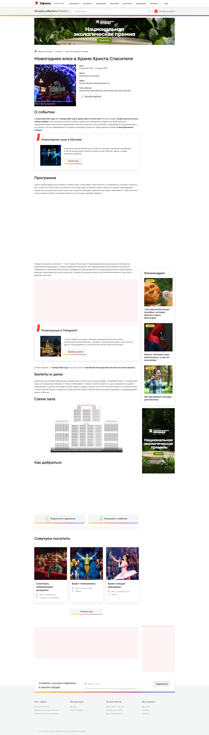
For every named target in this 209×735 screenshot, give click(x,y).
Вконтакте (146, 706)
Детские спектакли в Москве (77, 52)
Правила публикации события (46, 710)
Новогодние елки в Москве (90, 90)
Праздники (141, 3)
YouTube (145, 710)
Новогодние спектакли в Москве (117, 90)
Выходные (74, 3)
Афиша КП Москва (45, 52)
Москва (73, 706)
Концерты (87, 3)
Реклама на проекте (167, 11)
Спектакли (127, 3)
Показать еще (86, 611)
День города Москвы (114, 713)
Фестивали (101, 3)
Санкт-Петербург (76, 710)
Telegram (145, 713)
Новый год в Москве (114, 710)
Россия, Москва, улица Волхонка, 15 (94, 83)
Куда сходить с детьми (115, 706)
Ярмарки (154, 3)
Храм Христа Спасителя (89, 75)
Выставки (114, 3)
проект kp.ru (59, 3)
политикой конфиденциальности (126, 688)
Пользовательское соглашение (46, 713)
